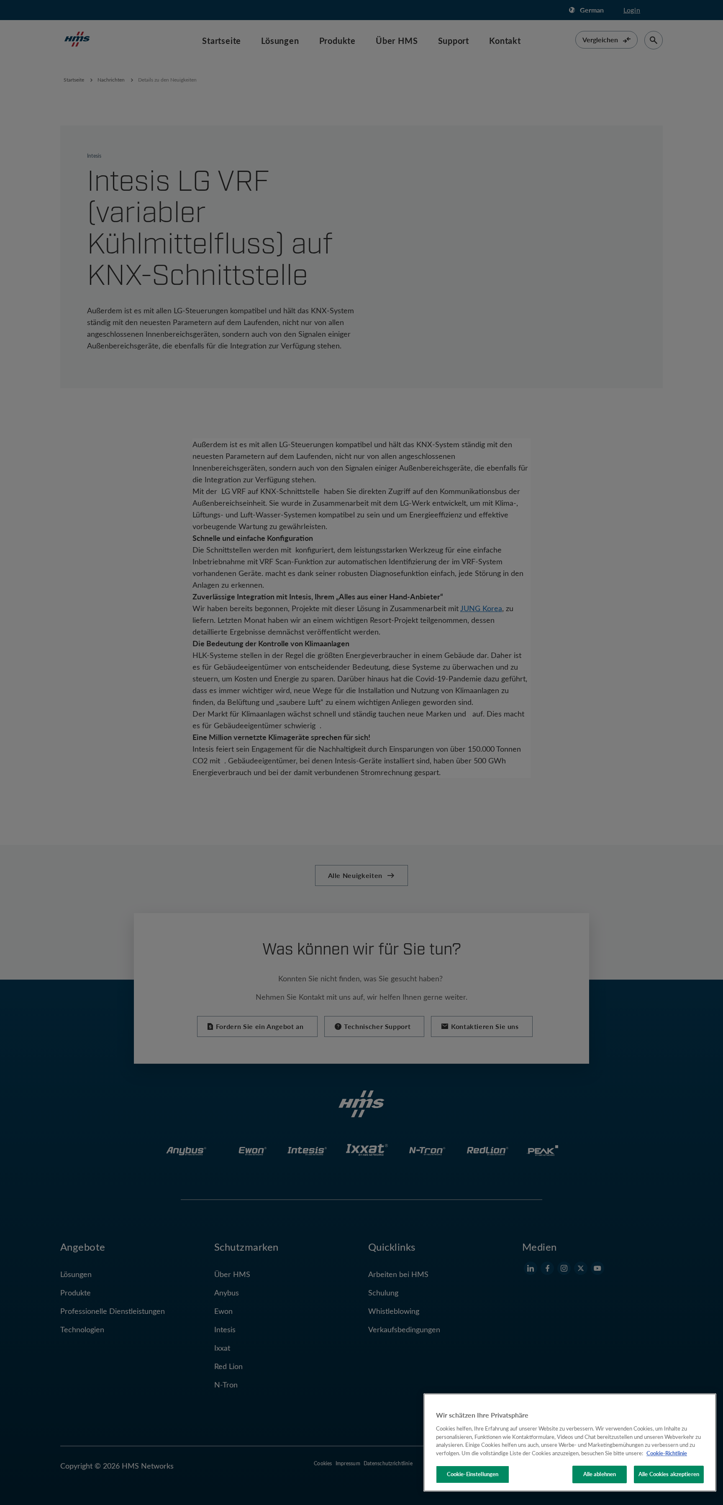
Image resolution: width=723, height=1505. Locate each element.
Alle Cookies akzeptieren (668, 1474)
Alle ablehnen (599, 1474)
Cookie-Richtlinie (666, 1453)
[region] (569, 1442)
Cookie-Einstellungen (473, 1474)
